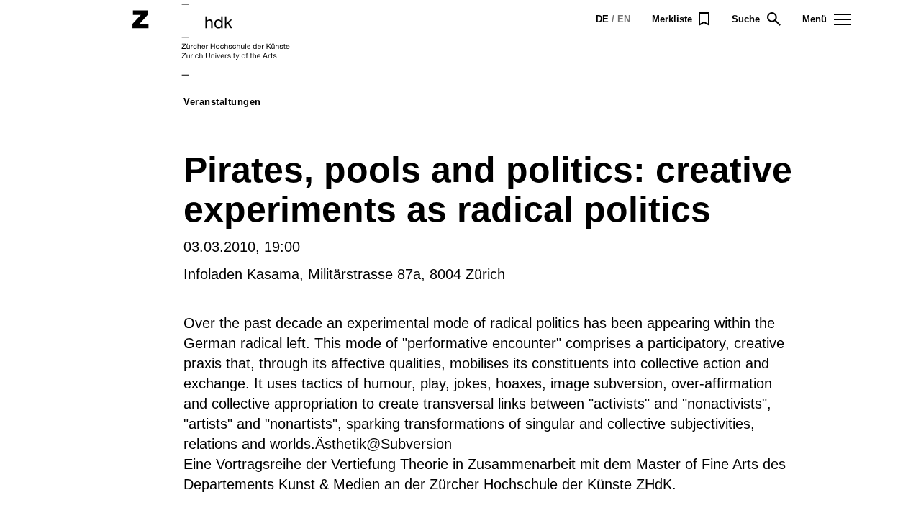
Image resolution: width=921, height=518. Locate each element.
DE (602, 19)
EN (623, 19)
